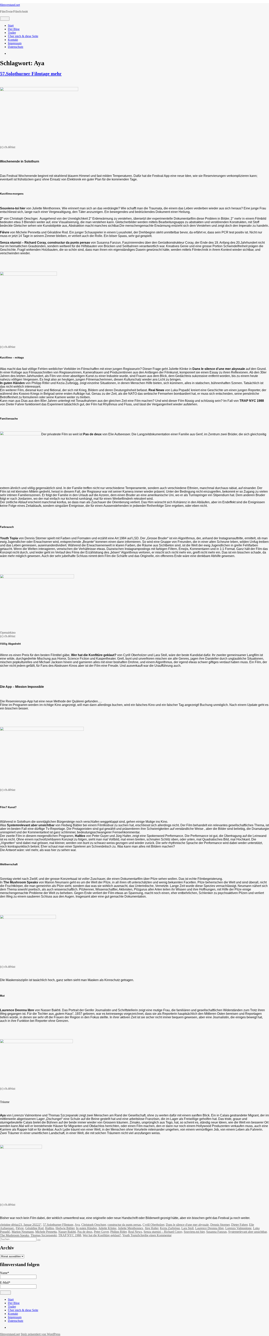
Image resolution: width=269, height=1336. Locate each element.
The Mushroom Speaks (14, 1235)
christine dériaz (9, 1224)
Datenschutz (15, 46)
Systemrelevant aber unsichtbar (247, 1231)
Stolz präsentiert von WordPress (40, 1334)
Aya (77, 1224)
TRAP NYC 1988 (69, 1235)
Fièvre (20, 1228)
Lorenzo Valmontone (238, 1228)
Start (11, 25)
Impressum (14, 43)
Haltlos (49, 1228)
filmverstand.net (10, 4)
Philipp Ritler (118, 1231)
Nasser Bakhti (67, 1231)
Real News (135, 1231)
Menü (5, 18)
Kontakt (13, 39)
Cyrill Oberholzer (153, 1224)
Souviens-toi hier (194, 1231)
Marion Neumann (23, 1231)
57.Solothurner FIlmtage (58, 1224)
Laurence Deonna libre (209, 1228)
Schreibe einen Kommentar (155, 1235)
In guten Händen (86, 1228)
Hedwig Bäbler (65, 1228)
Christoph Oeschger (93, 1224)
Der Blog (13, 29)
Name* (4, 1273)
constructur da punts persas (124, 1224)
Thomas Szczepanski (44, 1235)
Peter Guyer (101, 1231)
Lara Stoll (187, 1228)
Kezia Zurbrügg (170, 1228)
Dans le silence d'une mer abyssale (187, 1224)
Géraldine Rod (34, 1228)
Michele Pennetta (46, 1231)
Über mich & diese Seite (23, 36)
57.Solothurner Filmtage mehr (31, 73)
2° (40, 1224)
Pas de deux (84, 1231)
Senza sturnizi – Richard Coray (163, 1231)
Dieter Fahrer (239, 1224)
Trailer (12, 32)
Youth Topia (130, 1235)
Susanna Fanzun (216, 1231)
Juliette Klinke (107, 1228)
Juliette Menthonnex (130, 1228)
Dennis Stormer (220, 1224)
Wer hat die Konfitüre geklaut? (102, 1235)
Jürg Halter (151, 1228)
